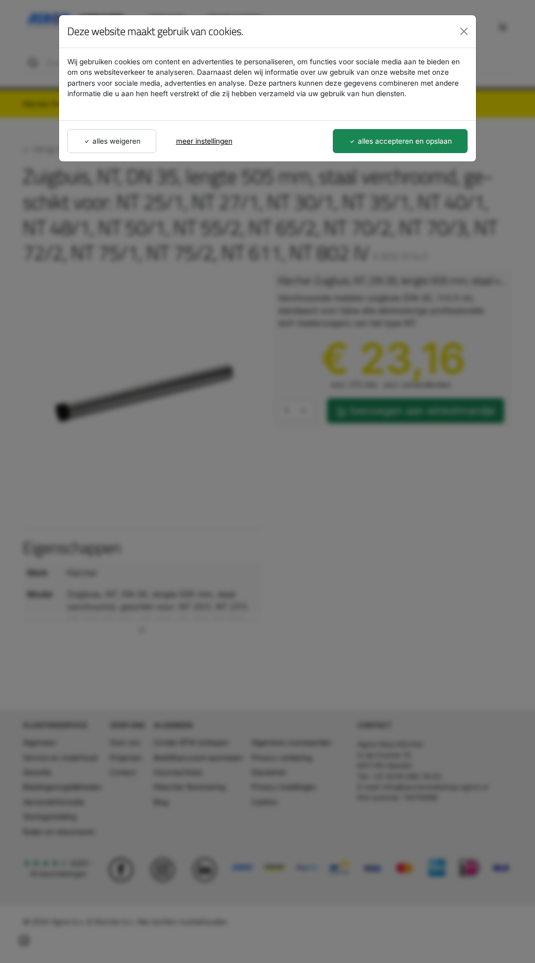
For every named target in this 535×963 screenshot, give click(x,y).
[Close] (464, 31)
